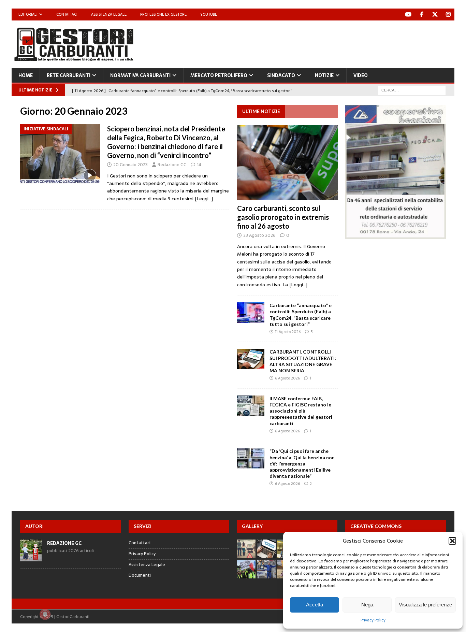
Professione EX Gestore (163, 14)
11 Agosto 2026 (288, 332)
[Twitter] (435, 14)
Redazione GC (172, 164)
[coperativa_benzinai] (395, 235)
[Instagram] (448, 14)
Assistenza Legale (109, 14)
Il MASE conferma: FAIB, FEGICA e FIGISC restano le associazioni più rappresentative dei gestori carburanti (301, 411)
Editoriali (28, 14)
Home (25, 75)
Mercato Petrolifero (218, 75)
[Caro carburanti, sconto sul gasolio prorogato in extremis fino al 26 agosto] (287, 162)
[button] (452, 540)
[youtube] (408, 14)
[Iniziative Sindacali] (60, 154)
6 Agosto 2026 (287, 378)
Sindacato (281, 75)
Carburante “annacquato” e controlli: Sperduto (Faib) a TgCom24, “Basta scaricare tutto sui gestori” (301, 314)
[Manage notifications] (45, 614)
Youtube (208, 14)
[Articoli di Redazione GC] (31, 557)
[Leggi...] (298, 284)
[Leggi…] (204, 198)
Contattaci (66, 14)
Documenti (140, 575)
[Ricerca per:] (412, 90)
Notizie (324, 75)
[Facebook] (422, 14)
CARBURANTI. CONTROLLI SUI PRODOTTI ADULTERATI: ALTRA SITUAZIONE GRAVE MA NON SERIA (303, 361)
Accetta (314, 604)
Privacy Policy (373, 620)
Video (360, 75)
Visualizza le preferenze (425, 604)
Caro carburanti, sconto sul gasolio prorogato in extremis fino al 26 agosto (283, 217)
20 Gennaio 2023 (130, 164)
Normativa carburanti (140, 75)
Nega (367, 604)
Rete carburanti (68, 75)
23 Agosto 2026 (259, 235)
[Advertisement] (330, 42)
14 (199, 164)
